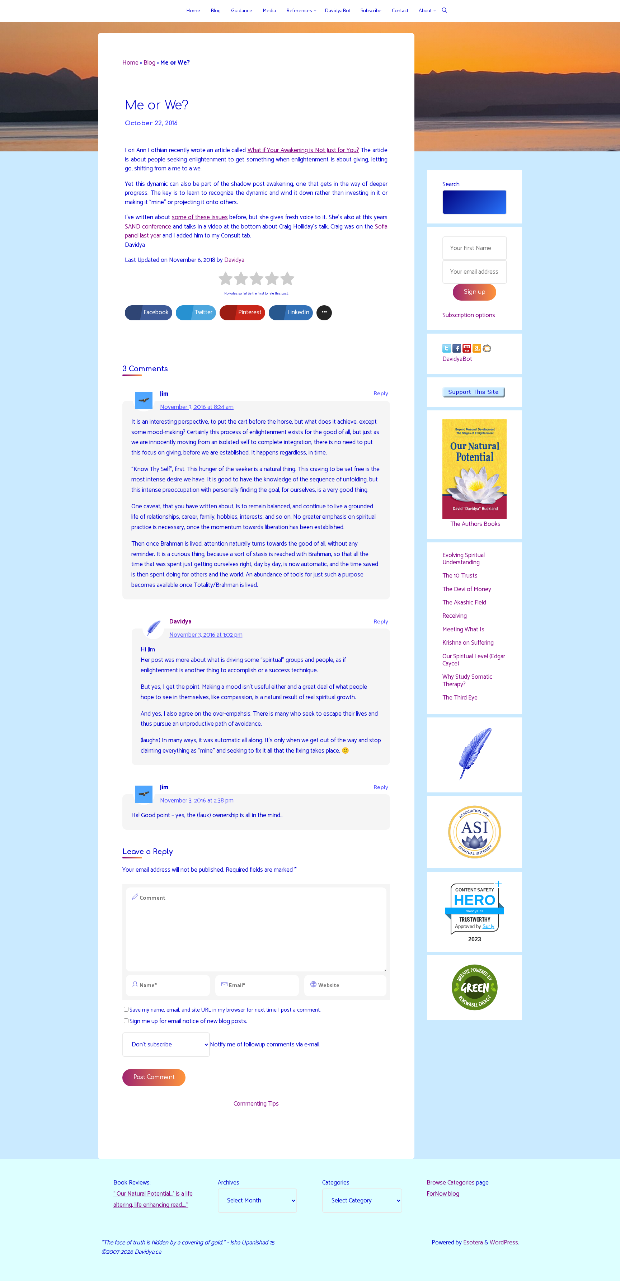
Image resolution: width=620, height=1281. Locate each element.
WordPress (504, 1243)
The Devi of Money (466, 589)
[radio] (225, 280)
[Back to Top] (592, 1271)
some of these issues (200, 217)
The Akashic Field (464, 603)
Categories (335, 1183)
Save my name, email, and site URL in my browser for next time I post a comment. (225, 1010)
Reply (381, 394)
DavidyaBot (457, 359)
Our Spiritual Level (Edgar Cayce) (473, 660)
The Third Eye (460, 698)
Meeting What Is (463, 630)
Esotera (472, 1243)
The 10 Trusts (460, 576)
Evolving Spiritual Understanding (463, 558)
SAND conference (148, 227)
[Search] (444, 11)
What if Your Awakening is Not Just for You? (303, 150)
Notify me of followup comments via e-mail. (265, 1045)
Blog (149, 63)
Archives (228, 1183)
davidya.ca (475, 911)
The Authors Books (475, 524)
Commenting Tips (256, 1104)
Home (130, 63)
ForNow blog (443, 1194)
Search (451, 184)
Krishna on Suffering (468, 643)
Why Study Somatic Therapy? (467, 680)
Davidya (234, 260)
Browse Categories (451, 1183)
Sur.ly (488, 926)
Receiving (454, 616)
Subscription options (468, 315)
